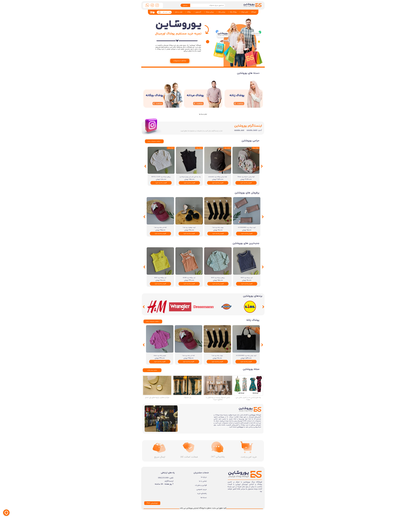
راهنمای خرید (202, 493)
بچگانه (189, 12)
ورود (170, 12)
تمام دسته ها (203, 114)
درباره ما (204, 477)
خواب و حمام (178, 12)
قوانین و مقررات (201, 485)
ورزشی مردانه (210, 12)
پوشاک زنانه (233, 12)
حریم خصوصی (201, 489)
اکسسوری (198, 12)
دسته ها (203, 497)
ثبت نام (165, 12)
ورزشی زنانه (221, 12)
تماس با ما (203, 481)
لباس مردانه (244, 12)
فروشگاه (253, 12)
